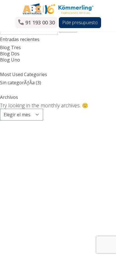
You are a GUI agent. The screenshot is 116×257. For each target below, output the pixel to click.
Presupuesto (80, 22)
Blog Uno (10, 60)
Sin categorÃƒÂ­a (17, 82)
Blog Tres (10, 47)
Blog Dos (9, 54)
